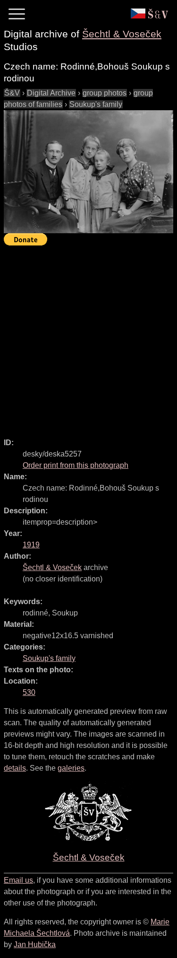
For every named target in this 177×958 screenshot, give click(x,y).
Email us (18, 880)
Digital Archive (51, 93)
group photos (104, 93)
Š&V (12, 93)
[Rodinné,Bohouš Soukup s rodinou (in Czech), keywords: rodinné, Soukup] (88, 171)
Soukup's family (95, 104)
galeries (71, 768)
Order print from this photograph (75, 465)
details (15, 768)
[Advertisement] (88, 337)
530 (29, 692)
